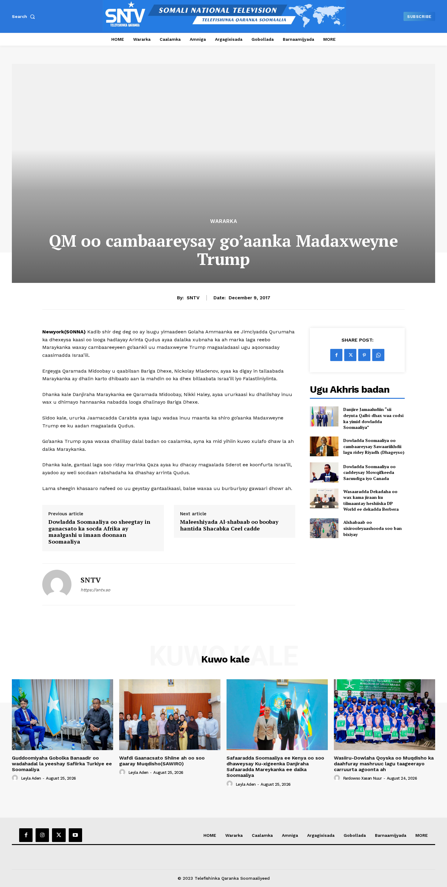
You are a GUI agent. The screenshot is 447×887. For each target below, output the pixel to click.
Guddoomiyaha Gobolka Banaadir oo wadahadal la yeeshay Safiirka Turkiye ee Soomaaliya (62, 763)
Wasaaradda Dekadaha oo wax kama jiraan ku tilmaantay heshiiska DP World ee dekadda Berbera (371, 500)
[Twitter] (350, 355)
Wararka (223, 221)
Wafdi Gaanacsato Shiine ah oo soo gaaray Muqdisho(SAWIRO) (162, 761)
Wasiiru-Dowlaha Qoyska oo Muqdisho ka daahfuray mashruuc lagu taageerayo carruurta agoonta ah (384, 763)
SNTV (193, 298)
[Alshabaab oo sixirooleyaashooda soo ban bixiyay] (324, 528)
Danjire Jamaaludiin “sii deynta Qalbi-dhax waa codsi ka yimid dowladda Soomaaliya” (373, 418)
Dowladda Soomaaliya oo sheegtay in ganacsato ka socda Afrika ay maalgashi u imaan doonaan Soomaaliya (99, 532)
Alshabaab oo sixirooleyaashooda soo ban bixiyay (372, 528)
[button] (24, 16)
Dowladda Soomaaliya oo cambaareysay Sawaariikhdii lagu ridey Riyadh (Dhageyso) (373, 446)
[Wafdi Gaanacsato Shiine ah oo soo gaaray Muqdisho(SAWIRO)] (169, 714)
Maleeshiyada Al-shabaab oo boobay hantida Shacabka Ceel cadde (229, 525)
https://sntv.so (95, 589)
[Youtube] (75, 835)
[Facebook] (336, 355)
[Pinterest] (364, 355)
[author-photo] (16, 778)
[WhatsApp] (378, 355)
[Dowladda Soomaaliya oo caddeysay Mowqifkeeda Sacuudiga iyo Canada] (324, 472)
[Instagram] (42, 835)
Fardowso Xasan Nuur (362, 778)
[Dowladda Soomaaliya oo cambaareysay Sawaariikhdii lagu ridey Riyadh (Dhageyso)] (324, 446)
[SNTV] (56, 584)
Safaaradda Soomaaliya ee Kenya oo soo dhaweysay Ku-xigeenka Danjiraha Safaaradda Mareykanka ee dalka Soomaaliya (275, 766)
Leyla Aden (31, 778)
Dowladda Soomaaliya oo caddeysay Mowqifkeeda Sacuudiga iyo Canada (369, 472)
